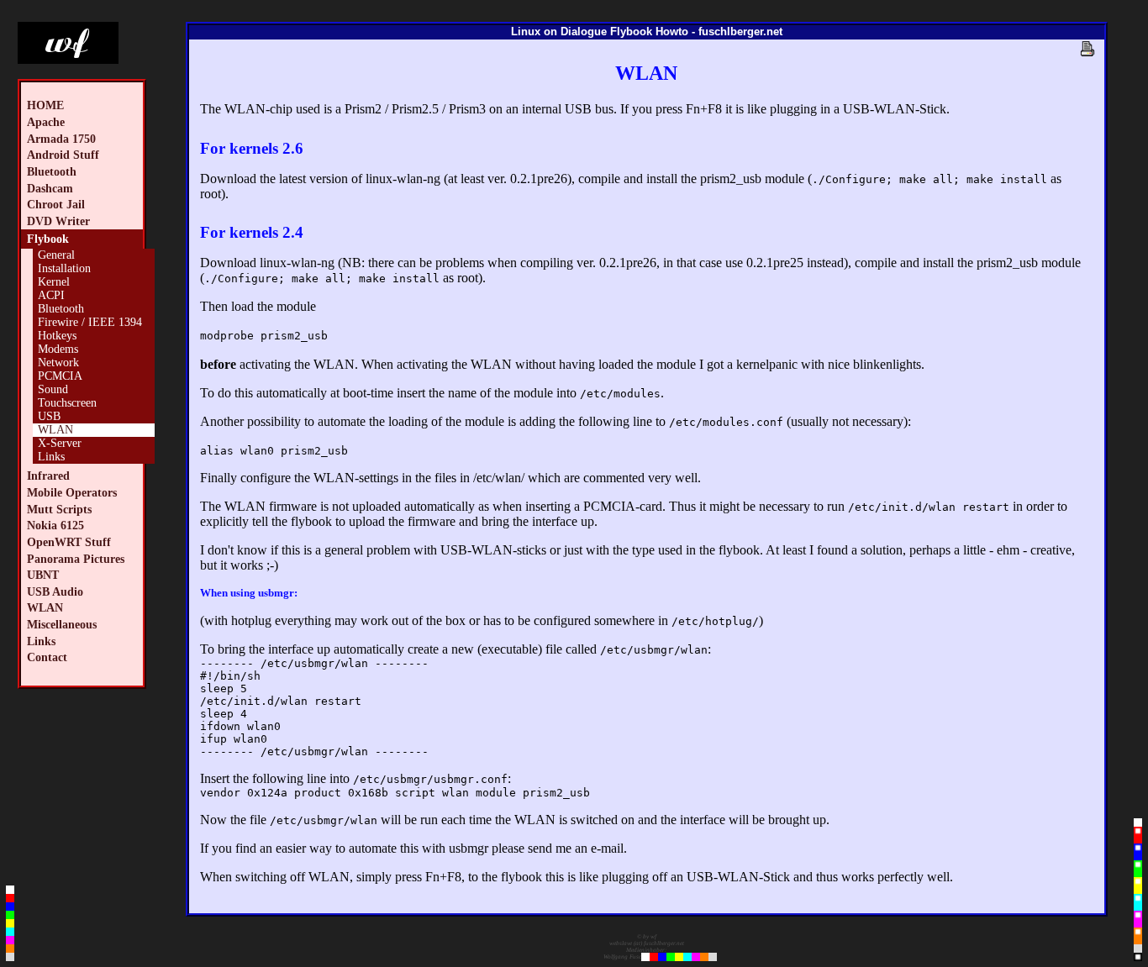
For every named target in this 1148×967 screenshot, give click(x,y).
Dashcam (50, 188)
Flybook (48, 238)
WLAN (55, 429)
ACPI (51, 295)
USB (49, 416)
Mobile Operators (72, 492)
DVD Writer (58, 221)
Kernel (54, 282)
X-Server (60, 443)
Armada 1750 (61, 138)
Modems (58, 349)
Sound (53, 389)
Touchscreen (67, 403)
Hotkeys (57, 335)
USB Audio (55, 591)
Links (51, 456)
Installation (64, 268)
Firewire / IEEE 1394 (90, 322)
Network (58, 362)
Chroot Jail (56, 204)
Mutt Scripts (59, 509)
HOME (45, 105)
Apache (46, 122)
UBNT (43, 574)
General (56, 255)
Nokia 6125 (55, 525)
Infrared (48, 475)
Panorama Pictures (75, 558)
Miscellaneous (62, 624)
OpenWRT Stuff (69, 542)
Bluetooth (51, 171)
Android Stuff (63, 154)
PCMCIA (60, 376)
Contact (47, 657)
